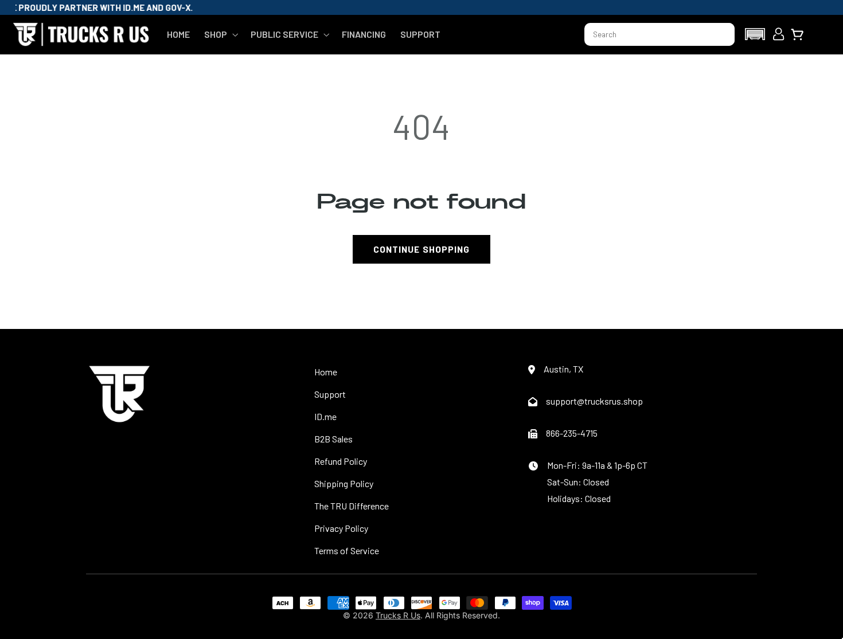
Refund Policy (340, 461)
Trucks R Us (398, 615)
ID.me (325, 416)
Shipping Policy (343, 483)
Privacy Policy (341, 528)
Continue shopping (421, 249)
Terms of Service (346, 550)
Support (330, 394)
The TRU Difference (351, 505)
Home (325, 371)
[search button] (721, 34)
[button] (220, 34)
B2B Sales (333, 438)
